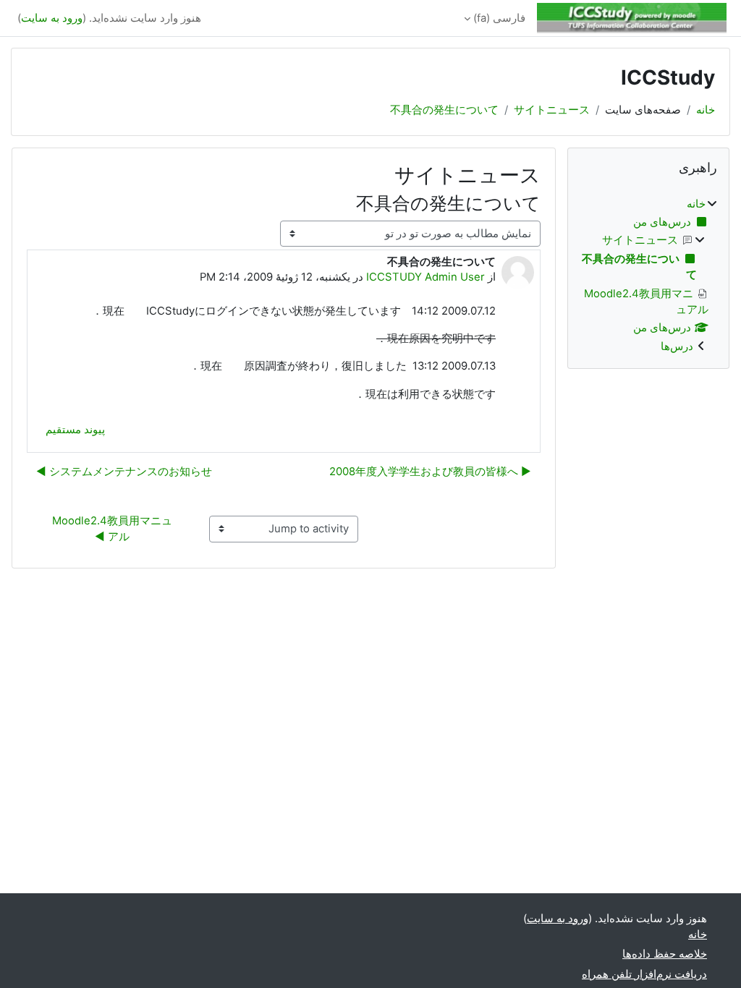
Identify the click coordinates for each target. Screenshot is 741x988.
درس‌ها (677, 346)
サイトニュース (552, 109)
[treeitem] (648, 275)
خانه (705, 109)
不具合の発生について (444, 109)
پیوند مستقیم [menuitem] (75, 429)
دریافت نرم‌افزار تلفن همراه (644, 974)
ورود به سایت (51, 18)
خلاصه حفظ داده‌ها (664, 954)
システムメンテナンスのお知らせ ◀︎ (124, 471)
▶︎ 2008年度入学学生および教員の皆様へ (430, 471)
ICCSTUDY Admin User (425, 277)
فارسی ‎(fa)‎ (499, 18)
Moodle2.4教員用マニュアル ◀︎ (112, 528)
